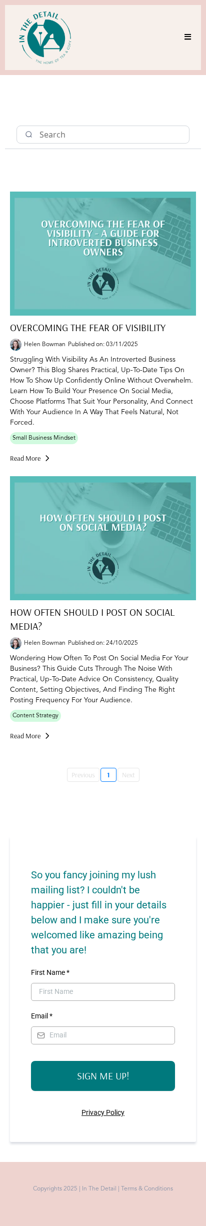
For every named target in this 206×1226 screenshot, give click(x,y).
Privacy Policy (103, 1112)
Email (41, 1016)
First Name (50, 972)
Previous (83, 774)
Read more (25, 458)
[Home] (14, 108)
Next (128, 774)
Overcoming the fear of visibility (88, 327)
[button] (186, 37)
